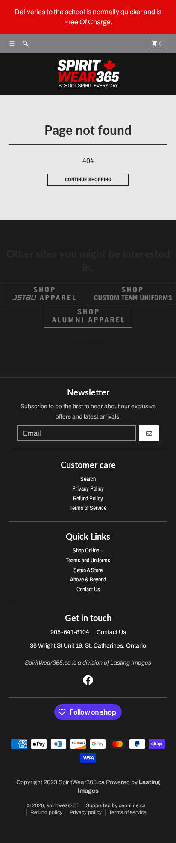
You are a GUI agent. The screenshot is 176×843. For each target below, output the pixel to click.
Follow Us (88, 343)
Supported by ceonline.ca (116, 805)
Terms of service (128, 812)
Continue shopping (88, 179)
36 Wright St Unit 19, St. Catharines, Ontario (88, 645)
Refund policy (46, 812)
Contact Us (111, 632)
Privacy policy (86, 812)
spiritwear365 (63, 805)
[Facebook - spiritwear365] (88, 680)
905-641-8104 (69, 632)
